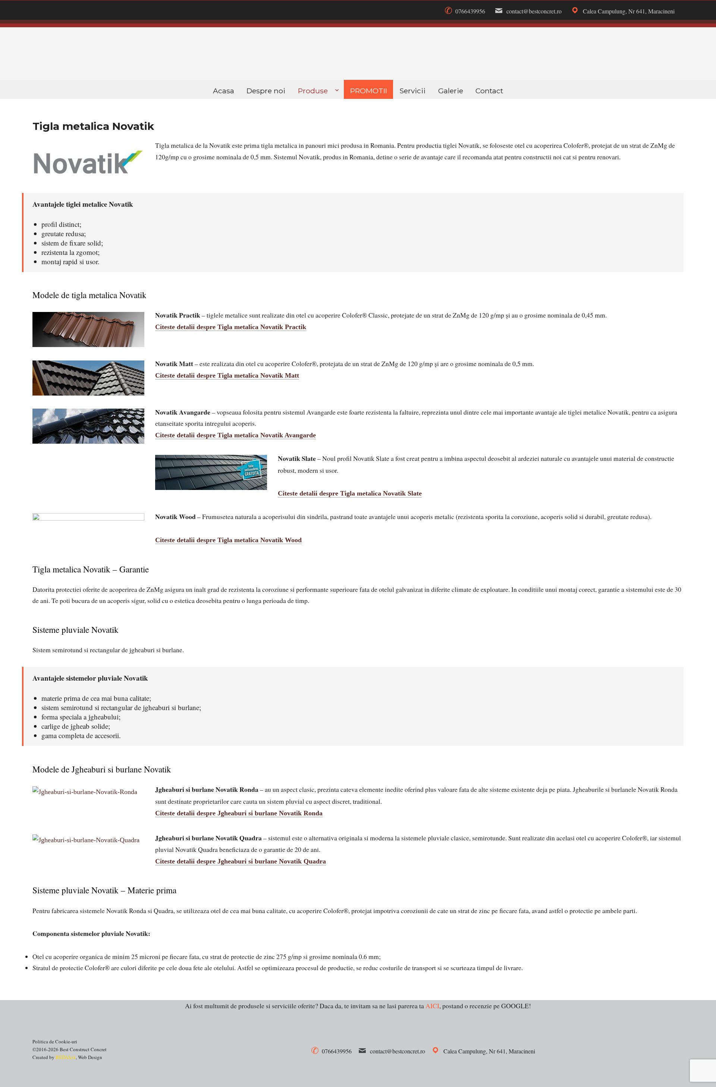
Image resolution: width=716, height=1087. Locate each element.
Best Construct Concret (358, 54)
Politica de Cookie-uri (54, 1041)
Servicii (412, 90)
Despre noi (265, 90)
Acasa (223, 90)
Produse (313, 90)
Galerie (450, 90)
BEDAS (66, 1057)
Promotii (368, 90)
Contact (489, 90)
